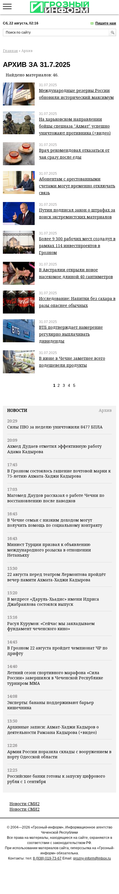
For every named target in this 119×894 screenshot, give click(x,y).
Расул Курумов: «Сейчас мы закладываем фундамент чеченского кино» (51, 626)
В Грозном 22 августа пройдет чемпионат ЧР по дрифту (57, 650)
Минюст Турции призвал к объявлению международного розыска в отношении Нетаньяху (49, 550)
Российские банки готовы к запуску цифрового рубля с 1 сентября (56, 778)
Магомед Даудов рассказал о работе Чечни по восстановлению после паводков (55, 498)
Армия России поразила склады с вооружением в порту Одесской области (59, 754)
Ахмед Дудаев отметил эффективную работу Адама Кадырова (54, 448)
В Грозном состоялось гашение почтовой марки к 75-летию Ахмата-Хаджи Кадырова (59, 473)
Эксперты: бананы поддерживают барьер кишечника (50, 705)
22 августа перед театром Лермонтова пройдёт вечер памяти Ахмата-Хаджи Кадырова (56, 577)
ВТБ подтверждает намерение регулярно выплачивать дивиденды (71, 334)
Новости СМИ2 (25, 803)
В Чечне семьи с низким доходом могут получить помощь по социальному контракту (54, 522)
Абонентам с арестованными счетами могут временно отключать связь (77, 185)
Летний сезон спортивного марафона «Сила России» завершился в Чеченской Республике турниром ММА (55, 678)
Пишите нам (105, 23)
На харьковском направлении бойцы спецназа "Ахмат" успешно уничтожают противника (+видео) (75, 126)
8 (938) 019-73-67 (47, 858)
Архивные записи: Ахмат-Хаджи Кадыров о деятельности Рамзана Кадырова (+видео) (53, 729)
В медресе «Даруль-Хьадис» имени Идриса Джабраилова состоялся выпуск (53, 601)
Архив (105, 410)
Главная (10, 50)
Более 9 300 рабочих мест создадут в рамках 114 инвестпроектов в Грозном (77, 245)
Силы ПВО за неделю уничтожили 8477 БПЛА (55, 427)
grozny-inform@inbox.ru (92, 858)
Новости (17, 410)
